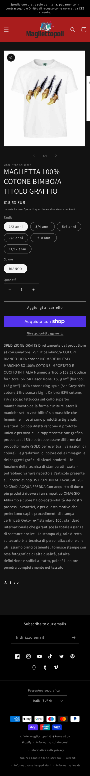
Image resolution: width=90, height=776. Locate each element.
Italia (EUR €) (42, 700)
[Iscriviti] (73, 637)
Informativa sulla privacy (47, 750)
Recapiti (71, 758)
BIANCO (15, 268)
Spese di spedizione (36, 209)
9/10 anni (44, 237)
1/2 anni (16, 226)
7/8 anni (16, 237)
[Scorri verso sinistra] (34, 155)
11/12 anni (17, 249)
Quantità (10, 280)
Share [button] (14, 582)
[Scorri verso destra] (56, 155)
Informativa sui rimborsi (52, 742)
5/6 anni (69, 226)
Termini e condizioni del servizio (39, 758)
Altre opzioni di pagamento (45, 333)
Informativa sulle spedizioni (33, 765)
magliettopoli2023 (42, 736)
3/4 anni (43, 226)
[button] (6, 29)
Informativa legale (68, 765)
